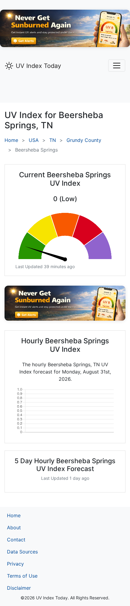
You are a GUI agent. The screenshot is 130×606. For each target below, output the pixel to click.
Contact (16, 540)
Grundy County (84, 140)
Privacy (15, 564)
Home (11, 140)
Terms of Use (22, 576)
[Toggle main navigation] (116, 65)
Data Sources (22, 552)
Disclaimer (19, 588)
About (14, 527)
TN (52, 140)
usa (34, 140)
